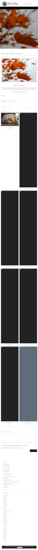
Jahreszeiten (5, 510)
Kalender (5, 513)
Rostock (4, 529)
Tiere (4, 538)
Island (4, 509)
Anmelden (5, 463)
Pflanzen (18, 56)
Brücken (4, 500)
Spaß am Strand (6, 478)
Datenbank (5, 487)
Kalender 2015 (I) (28, 266)
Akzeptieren (19, 547)
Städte (4, 535)
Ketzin (4, 514)
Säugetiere (5, 531)
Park (4, 525)
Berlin (4, 497)
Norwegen (5, 524)
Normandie (5, 522)
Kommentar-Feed (6, 465)
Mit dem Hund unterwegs (8, 476)
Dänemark (5, 502)
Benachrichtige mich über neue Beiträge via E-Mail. (12, 447)
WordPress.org (6, 467)
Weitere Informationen (30, 546)
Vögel (4, 539)
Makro (4, 518)
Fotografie (10, 56)
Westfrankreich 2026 (7, 480)
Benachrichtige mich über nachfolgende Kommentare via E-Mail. (15, 445)
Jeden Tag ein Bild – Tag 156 (9, 422)
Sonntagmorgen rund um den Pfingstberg (11, 481)
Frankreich (5, 506)
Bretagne (5, 499)
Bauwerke (5, 496)
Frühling (4, 507)
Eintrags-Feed (6, 464)
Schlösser (5, 532)
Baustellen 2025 (28, 422)
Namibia (4, 521)
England (4, 503)
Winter (4, 540)
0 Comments (23, 56)
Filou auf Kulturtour (9, 266)
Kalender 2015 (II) (28, 344)
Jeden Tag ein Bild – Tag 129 (28, 188)
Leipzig (4, 517)
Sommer (4, 533)
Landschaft (5, 515)
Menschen (5, 520)
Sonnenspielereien (9, 344)
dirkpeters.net (6, 486)
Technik (4, 536)
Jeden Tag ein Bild (14, 56)
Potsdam (5, 528)
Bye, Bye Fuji (5, 477)
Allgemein (5, 495)
